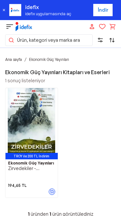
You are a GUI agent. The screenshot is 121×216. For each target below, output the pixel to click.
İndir (103, 10)
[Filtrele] (100, 40)
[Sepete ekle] (52, 191)
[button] (49, 40)
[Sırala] (112, 40)
